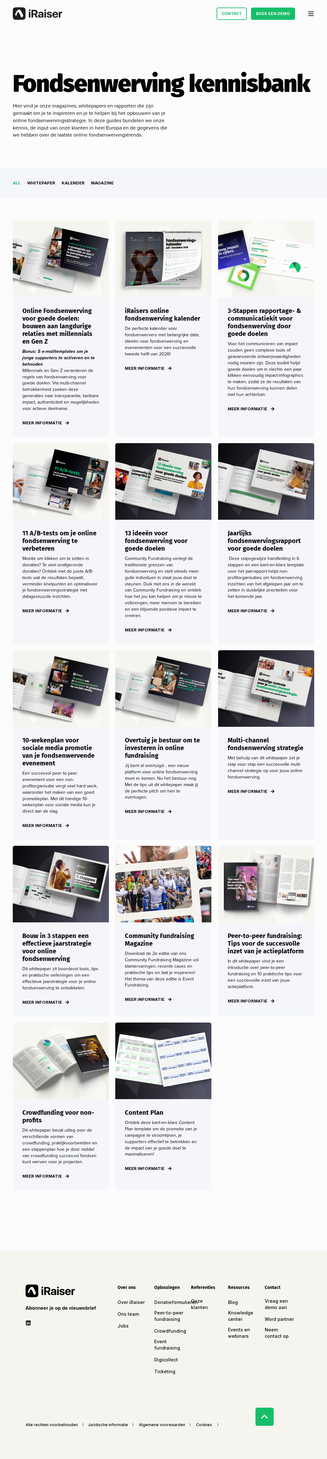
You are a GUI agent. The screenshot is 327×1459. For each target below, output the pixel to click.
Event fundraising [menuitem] (167, 1345)
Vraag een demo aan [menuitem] (276, 1304)
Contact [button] (232, 13)
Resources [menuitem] (239, 1287)
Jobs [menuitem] (123, 1326)
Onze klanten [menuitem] (199, 1304)
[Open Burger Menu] (311, 13)
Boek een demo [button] (273, 13)
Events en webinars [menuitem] (239, 1333)
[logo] (50, 1290)
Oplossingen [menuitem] (167, 1287)
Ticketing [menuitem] (164, 1371)
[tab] (20, 183)
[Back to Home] (37, 13)
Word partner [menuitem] (279, 1319)
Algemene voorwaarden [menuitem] (162, 1425)
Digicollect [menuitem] (166, 1359)
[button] (62, 1308)
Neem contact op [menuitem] (277, 1333)
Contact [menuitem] (272, 1287)
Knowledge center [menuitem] (240, 1316)
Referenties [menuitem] (203, 1287)
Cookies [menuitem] (204, 1425)
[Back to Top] (264, 1417)
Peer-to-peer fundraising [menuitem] (168, 1316)
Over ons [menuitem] (127, 1287)
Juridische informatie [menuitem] (108, 1425)
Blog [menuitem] (233, 1302)
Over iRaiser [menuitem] (131, 1302)
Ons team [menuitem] (128, 1314)
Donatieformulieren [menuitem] (176, 1302)
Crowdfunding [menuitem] (170, 1331)
